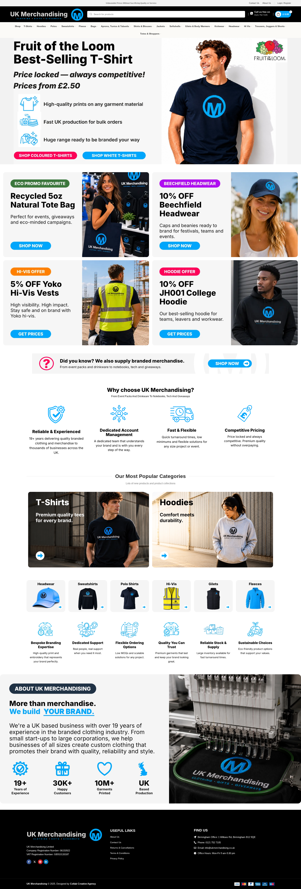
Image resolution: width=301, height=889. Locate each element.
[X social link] (34, 861)
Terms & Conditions (120, 853)
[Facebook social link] (29, 861)
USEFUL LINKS (122, 831)
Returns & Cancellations (122, 847)
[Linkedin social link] (46, 861)
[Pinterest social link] (40, 861)
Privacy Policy (117, 858)
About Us (114, 837)
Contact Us (115, 842)
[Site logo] (47, 14)
